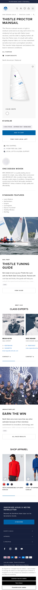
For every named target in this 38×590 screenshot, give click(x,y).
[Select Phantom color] (11, 484)
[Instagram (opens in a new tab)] (10, 549)
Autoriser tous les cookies (18, 578)
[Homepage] (6, 8)
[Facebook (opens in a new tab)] (5, 549)
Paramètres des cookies (19, 587)
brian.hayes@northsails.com (10, 351)
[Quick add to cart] (5, 478)
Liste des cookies (8, 562)
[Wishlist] (25, 8)
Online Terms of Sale (9, 565)
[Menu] (32, 8)
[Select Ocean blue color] (8, 484)
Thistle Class (24, 14)
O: (7, 345)
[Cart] (28, 8)
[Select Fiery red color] (4, 484)
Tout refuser (19, 583)
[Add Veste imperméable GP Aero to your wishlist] (21, 456)
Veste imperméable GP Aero (12, 487)
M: (7, 348)
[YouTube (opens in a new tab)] (22, 549)
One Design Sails (9, 14)
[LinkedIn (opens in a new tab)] (16, 549)
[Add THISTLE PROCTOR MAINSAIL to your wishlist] (32, 66)
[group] (13, 473)
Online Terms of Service (22, 565)
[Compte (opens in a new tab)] (21, 8)
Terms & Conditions (19, 562)
